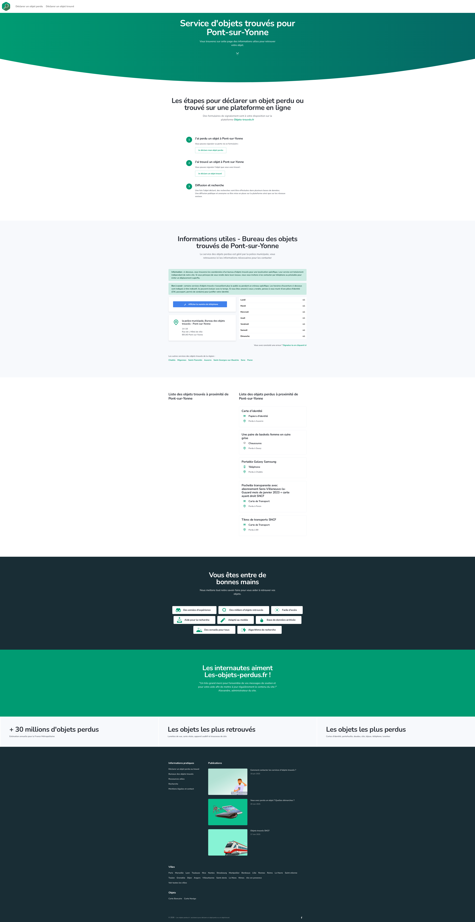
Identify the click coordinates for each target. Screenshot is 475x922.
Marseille (179, 873)
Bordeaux (245, 873)
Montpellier (234, 873)
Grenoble (181, 877)
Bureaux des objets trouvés (180, 774)
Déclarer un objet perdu (29, 6)
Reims (270, 873)
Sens (243, 360)
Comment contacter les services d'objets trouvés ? (273, 770)
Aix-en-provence (254, 877)
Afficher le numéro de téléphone (203, 304)
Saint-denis (221, 877)
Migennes (181, 360)
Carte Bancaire (175, 898)
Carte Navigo (190, 898)
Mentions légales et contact (181, 788)
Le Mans (233, 877)
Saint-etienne (291, 873)
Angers (197, 877)
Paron (250, 360)
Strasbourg (222, 873)
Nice (204, 873)
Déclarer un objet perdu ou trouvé (183, 769)
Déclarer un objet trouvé (60, 6)
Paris (170, 873)
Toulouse (196, 873)
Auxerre (208, 360)
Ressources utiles (176, 779)
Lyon (188, 873)
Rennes (261, 873)
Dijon (189, 877)
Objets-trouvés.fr (244, 119)
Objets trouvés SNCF (260, 830)
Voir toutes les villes (177, 882)
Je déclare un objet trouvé (210, 173)
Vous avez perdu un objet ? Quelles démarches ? (272, 800)
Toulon (171, 877)
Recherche (173, 784)
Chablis (171, 360)
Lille (254, 873)
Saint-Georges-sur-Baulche (226, 360)
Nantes (211, 873)
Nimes (241, 877)
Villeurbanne (208, 877)
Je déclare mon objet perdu (210, 150)
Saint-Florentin (195, 360)
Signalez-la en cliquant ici (295, 345)
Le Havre (279, 873)
